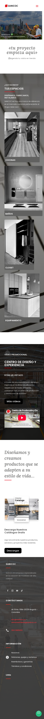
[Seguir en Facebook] (8, 591)
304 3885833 (17, 630)
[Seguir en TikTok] (22, 591)
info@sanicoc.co (18, 619)
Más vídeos (13, 401)
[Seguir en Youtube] (17, 591)
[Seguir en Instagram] (12, 591)
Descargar (13, 550)
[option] (21, 25)
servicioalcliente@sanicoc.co (23, 622)
